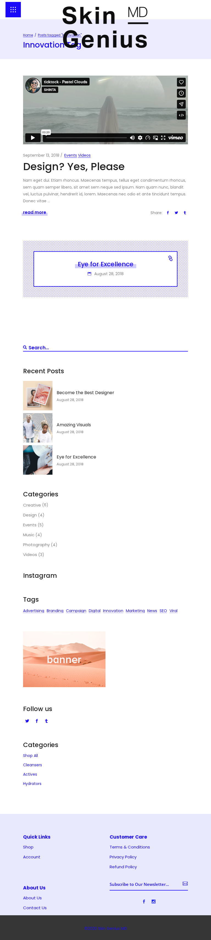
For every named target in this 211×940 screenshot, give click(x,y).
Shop (28, 847)
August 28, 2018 (108, 274)
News (152, 611)
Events (70, 155)
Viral (173, 611)
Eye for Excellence (106, 264)
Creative (32, 505)
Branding (55, 611)
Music (28, 535)
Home (28, 35)
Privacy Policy (123, 857)
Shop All (30, 755)
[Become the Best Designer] (37, 395)
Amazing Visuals (74, 425)
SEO (163, 611)
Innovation (113, 611)
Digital (95, 611)
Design (30, 515)
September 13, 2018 (41, 155)
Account (31, 857)
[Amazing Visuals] (37, 428)
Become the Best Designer (85, 392)
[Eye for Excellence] (37, 460)
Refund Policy (123, 867)
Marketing (135, 611)
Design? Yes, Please (74, 166)
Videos (84, 155)
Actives (30, 774)
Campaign (76, 611)
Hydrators (32, 783)
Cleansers (32, 765)
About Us (32, 898)
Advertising (33, 611)
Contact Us (35, 908)
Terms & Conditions (130, 847)
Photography (36, 545)
